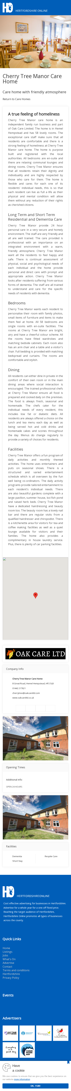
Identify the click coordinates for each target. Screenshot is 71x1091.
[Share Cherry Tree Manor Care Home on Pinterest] (40, 708)
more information (22, 1079)
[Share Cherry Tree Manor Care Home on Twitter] (31, 708)
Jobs (5, 955)
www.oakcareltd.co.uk (23, 697)
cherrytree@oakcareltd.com (26, 693)
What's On (9, 959)
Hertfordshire (11, 974)
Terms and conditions (16, 970)
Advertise (8, 963)
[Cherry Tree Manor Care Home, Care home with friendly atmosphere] (35, 41)
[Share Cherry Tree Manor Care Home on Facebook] (21, 708)
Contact (7, 966)
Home (6, 948)
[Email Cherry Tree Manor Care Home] (50, 708)
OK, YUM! (35, 1086)
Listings (7, 952)
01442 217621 (19, 688)
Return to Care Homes (16, 99)
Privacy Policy (11, 978)
